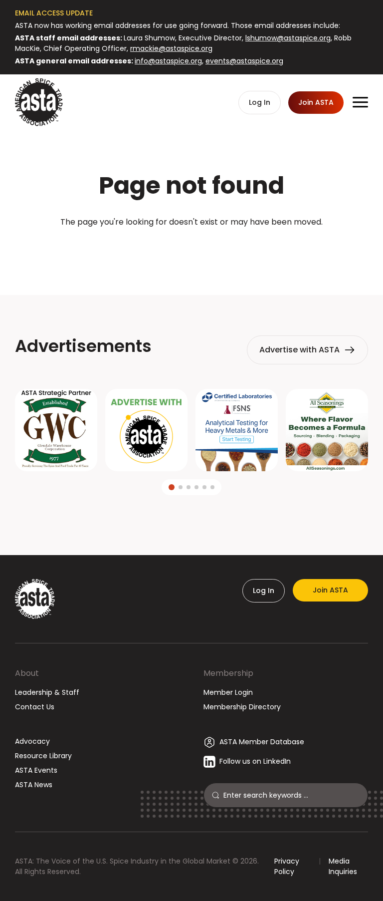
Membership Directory (242, 707)
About (27, 673)
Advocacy (32, 741)
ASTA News (33, 785)
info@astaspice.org (168, 61)
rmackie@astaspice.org (171, 48)
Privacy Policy (286, 866)
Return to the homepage (191, 249)
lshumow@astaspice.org (288, 38)
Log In (263, 591)
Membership (228, 673)
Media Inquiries (343, 866)
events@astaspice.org (244, 61)
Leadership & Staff (47, 692)
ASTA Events (36, 770)
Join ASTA (330, 590)
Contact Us (34, 707)
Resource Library (43, 756)
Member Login (228, 692)
